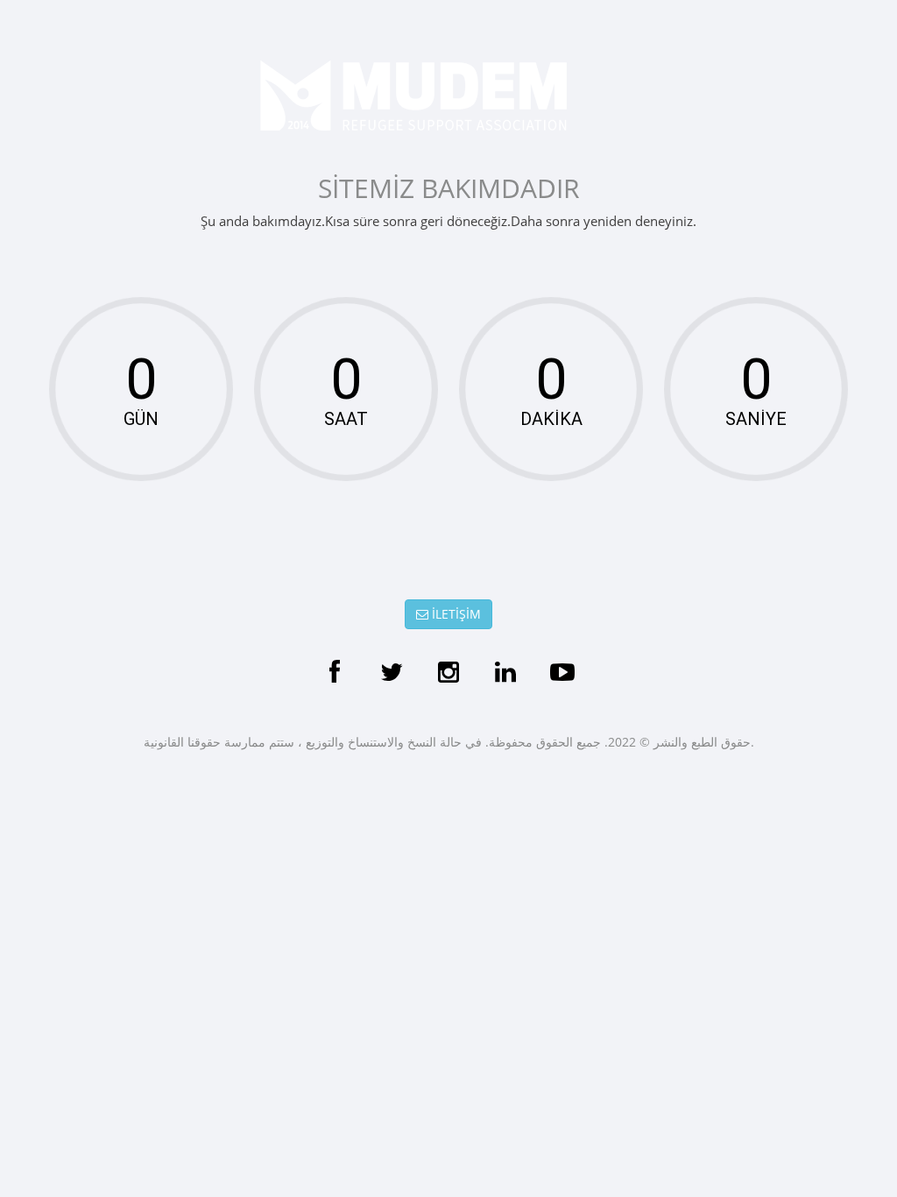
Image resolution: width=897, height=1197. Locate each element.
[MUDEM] (448, 95)
